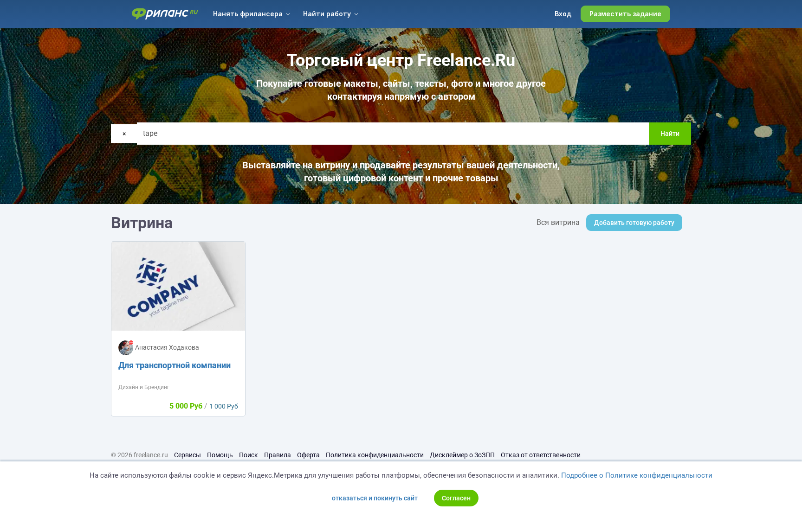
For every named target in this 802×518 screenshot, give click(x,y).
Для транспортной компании (174, 365)
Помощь (220, 455)
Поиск (248, 455)
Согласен (456, 498)
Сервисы (187, 455)
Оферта (308, 455)
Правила (277, 455)
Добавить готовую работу (634, 222)
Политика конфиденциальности (375, 455)
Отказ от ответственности (541, 455)
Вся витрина (558, 222)
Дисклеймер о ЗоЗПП (462, 455)
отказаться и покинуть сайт (375, 498)
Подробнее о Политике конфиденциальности (636, 475)
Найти (669, 133)
